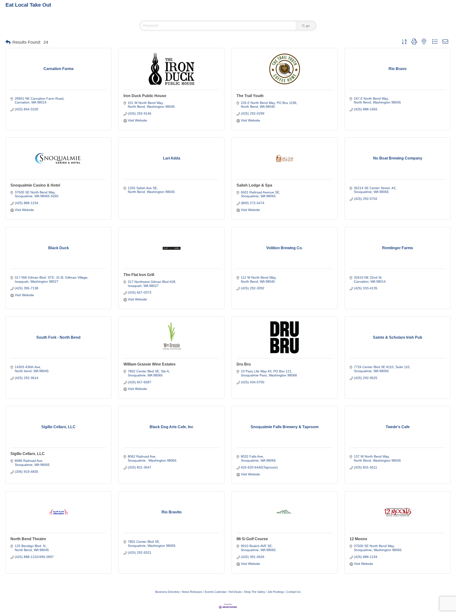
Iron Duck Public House (145, 96)
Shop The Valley (254, 592)
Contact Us (293, 592)
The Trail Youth (250, 96)
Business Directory (167, 592)
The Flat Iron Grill (139, 275)
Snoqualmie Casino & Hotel (35, 185)
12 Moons (358, 539)
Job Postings (275, 592)
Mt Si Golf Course (252, 539)
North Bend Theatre (28, 539)
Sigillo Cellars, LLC (27, 454)
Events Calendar (215, 592)
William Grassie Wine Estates (150, 364)
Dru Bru (244, 364)
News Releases (192, 592)
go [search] (308, 26)
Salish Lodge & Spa (254, 185)
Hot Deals (235, 592)
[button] (7, 42)
